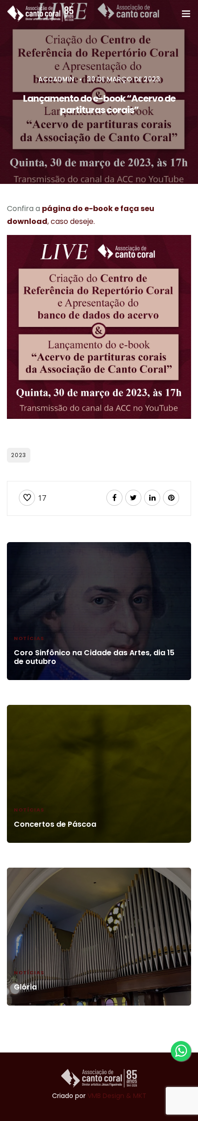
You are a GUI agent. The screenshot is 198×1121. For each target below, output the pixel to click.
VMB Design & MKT (116, 1095)
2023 (18, 455)
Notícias (29, 638)
